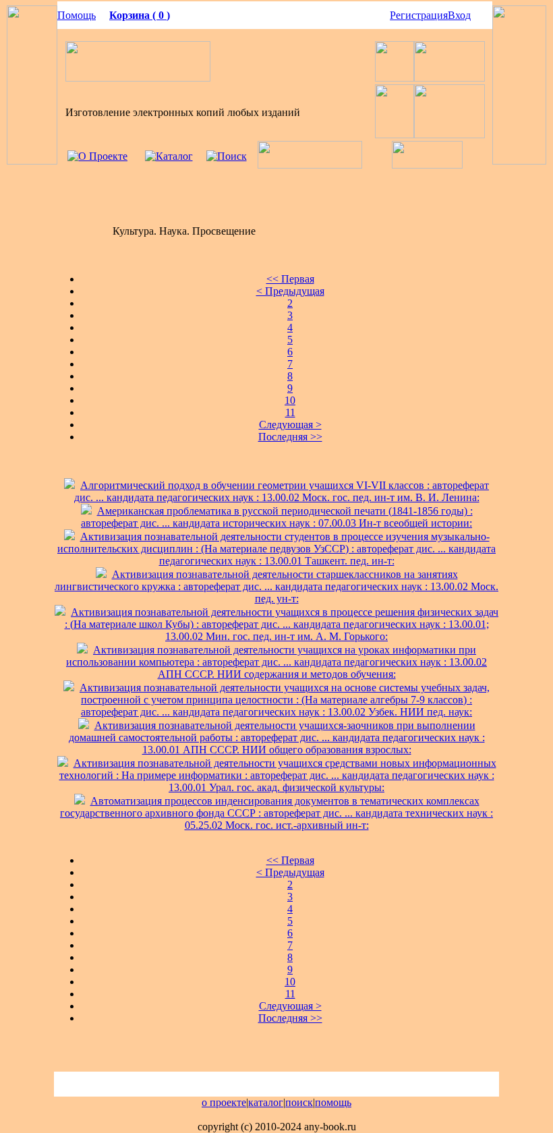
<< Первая (290, 279)
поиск (299, 1102)
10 (290, 400)
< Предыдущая (290, 291)
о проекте (224, 1102)
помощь (333, 1102)
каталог (265, 1102)
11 (290, 412)
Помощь (76, 15)
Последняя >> (290, 436)
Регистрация (419, 15)
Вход (459, 15)
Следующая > (290, 424)
